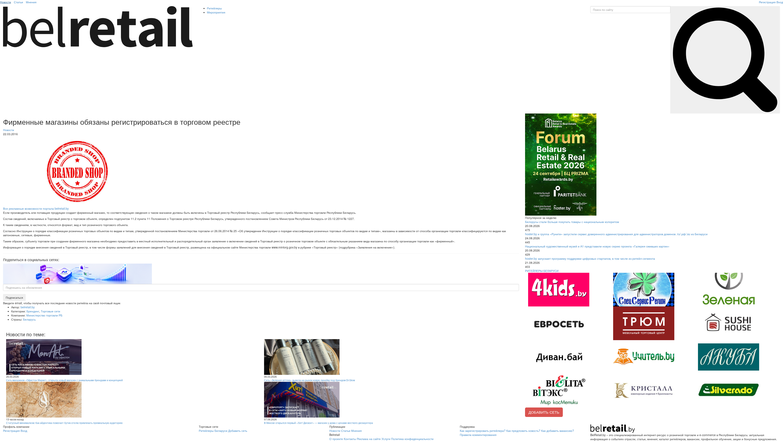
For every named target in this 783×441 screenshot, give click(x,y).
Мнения (31, 2)
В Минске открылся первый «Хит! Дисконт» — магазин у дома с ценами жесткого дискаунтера (318, 422)
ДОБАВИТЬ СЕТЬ (544, 412)
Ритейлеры (214, 8)
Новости (5, 2)
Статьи (18, 2)
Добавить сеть (237, 431)
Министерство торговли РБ (44, 315)
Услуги (386, 439)
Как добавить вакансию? (557, 431)
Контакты (350, 439)
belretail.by (28, 307)
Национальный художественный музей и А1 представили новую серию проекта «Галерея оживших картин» (597, 246)
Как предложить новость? (523, 431)
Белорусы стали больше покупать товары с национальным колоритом (572, 222)
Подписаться (14, 297)
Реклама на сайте (369, 439)
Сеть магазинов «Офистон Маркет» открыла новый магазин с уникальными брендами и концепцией (64, 380)
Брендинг (33, 311)
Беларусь (29, 319)
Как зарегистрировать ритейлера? (482, 431)
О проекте (336, 439)
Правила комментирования (478, 435)
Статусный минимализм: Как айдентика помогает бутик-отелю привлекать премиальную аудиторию (64, 422)
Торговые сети (50, 311)
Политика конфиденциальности (412, 439)
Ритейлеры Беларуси (213, 431)
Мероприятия (216, 12)
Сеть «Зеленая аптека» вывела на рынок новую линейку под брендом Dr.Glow (309, 380)
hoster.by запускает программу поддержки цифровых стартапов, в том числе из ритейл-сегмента (590, 258)
